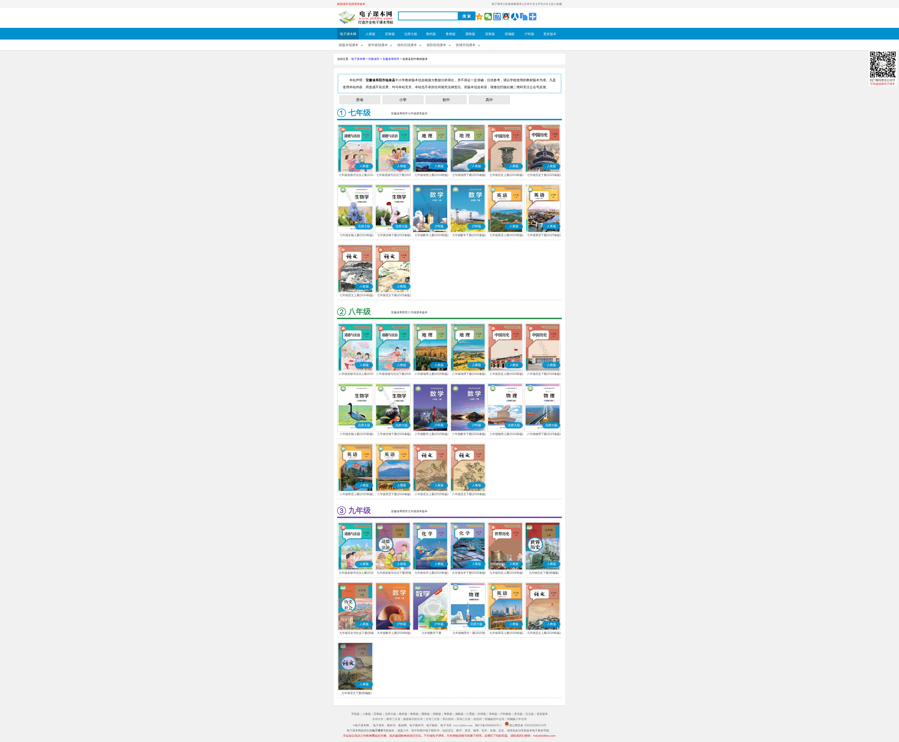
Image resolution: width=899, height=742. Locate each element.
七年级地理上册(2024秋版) (431, 175)
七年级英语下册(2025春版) (544, 235)
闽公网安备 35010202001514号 (527, 725)
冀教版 (470, 34)
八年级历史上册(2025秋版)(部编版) (506, 374)
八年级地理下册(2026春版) (469, 374)
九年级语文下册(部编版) (357, 693)
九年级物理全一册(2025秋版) (469, 633)
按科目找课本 (407, 45)
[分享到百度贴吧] (497, 16)
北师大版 (410, 34)
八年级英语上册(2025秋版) (356, 494)
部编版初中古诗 (494, 719)
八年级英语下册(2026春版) (394, 494)
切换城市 (373, 59)
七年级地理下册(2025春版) (469, 175)
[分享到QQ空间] (479, 16)
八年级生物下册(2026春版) (394, 434)
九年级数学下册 (431, 633)
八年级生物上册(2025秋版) (356, 434)
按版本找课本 (348, 45)
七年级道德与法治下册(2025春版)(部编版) (394, 175)
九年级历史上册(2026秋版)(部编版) (506, 573)
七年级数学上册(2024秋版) (431, 235)
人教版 (370, 34)
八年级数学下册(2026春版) (469, 434)
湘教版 (459, 714)
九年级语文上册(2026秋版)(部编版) (544, 633)
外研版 (482, 714)
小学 (403, 100)
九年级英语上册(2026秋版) (506, 633)
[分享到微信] (488, 16)
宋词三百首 (464, 719)
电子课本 (497, 4)
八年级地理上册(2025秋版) (431, 374)
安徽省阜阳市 (391, 59)
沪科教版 (505, 714)
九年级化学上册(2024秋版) (431, 572)
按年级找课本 (378, 45)
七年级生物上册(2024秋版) (356, 235)
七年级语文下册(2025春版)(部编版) (394, 296)
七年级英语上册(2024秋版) (506, 235)
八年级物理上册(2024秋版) (506, 434)
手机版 (355, 714)
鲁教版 (451, 34)
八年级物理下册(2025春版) (544, 434)
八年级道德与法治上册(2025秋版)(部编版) (356, 374)
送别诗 (477, 719)
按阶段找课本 (436, 45)
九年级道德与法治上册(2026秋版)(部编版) (356, 573)
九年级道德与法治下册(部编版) (394, 573)
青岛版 (518, 714)
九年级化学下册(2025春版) (469, 572)
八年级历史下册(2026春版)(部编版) (544, 374)
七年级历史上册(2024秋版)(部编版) (506, 175)
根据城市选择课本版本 (351, 4)
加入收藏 (556, 4)
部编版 (510, 34)
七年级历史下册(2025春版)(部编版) (544, 175)
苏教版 (390, 34)
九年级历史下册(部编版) (544, 572)
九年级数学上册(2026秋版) (394, 633)
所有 (360, 100)
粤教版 (448, 714)
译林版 (493, 714)
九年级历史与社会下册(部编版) (356, 633)
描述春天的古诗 (413, 719)
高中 (489, 100)
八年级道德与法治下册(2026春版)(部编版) (394, 374)
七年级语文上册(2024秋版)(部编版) (356, 296)
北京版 (529, 714)
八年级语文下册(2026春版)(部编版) (469, 495)
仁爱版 (470, 714)
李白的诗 (448, 719)
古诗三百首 (433, 719)
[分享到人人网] (515, 16)
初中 (446, 100)
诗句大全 (543, 4)
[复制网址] (523, 16)
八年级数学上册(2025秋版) (431, 434)
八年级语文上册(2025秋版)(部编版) (431, 495)
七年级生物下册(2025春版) (394, 235)
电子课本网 (348, 34)
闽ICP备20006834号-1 (488, 725)
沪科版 (529, 34)
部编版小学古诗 (517, 719)
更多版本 (549, 34)
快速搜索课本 (513, 4)
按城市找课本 (465, 45)
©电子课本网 (361, 725)
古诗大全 (529, 4)
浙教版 (490, 34)
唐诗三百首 (393, 719)
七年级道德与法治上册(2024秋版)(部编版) (356, 175)
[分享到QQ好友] (506, 16)
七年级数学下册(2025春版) (469, 235)
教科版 (431, 34)
